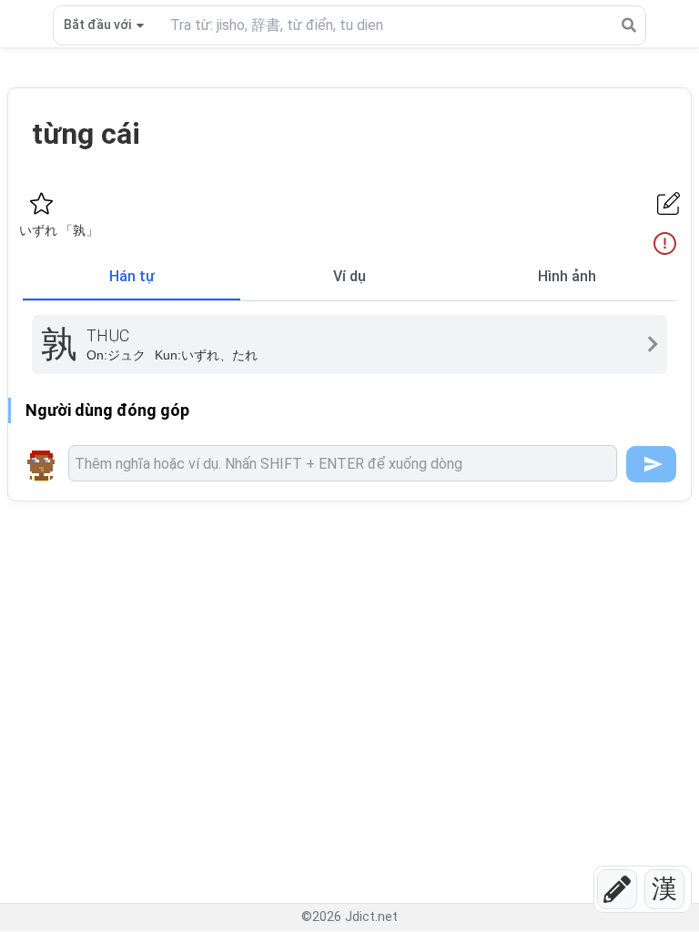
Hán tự (132, 276)
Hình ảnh (567, 276)
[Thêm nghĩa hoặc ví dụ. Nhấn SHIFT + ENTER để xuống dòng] (342, 463)
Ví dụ (349, 276)
